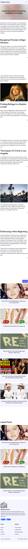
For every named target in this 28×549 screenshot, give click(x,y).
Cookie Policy (18, 529)
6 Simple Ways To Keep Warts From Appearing (14, 326)
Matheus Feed (5, 2)
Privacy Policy (18, 527)
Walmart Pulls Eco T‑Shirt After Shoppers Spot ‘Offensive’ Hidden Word (14, 352)
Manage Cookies (19, 532)
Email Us (17, 534)
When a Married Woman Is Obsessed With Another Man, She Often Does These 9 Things (14, 377)
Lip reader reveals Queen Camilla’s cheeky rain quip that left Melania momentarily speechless (14, 402)
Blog (2, 529)
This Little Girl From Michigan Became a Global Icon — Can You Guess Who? (14, 301)
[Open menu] (26, 2)
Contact (3, 534)
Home (2, 527)
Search (25, 281)
